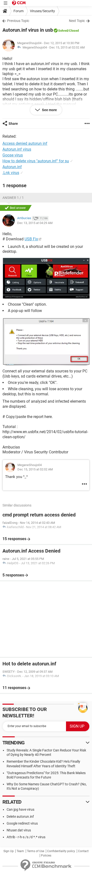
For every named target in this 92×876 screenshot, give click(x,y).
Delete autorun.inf (20, 816)
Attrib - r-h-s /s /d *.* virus (26, 837)
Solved (63, 30)
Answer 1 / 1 (13, 198)
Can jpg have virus (20, 809)
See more (49, 110)
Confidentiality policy (61, 851)
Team (20, 851)
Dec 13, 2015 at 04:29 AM (35, 223)
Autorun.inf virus (16, 149)
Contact (83, 851)
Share (13, 124)
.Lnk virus (10, 172)
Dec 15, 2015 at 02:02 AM (67, 47)
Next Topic (77, 21)
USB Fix (31, 239)
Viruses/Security (42, 11)
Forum (18, 11)
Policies (46, 855)
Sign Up (8, 851)
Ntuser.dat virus (19, 830)
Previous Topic (18, 21)
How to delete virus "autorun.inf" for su (35, 161)
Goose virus (12, 155)
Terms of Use (35, 851)
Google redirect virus (22, 823)
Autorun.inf (12, 167)
